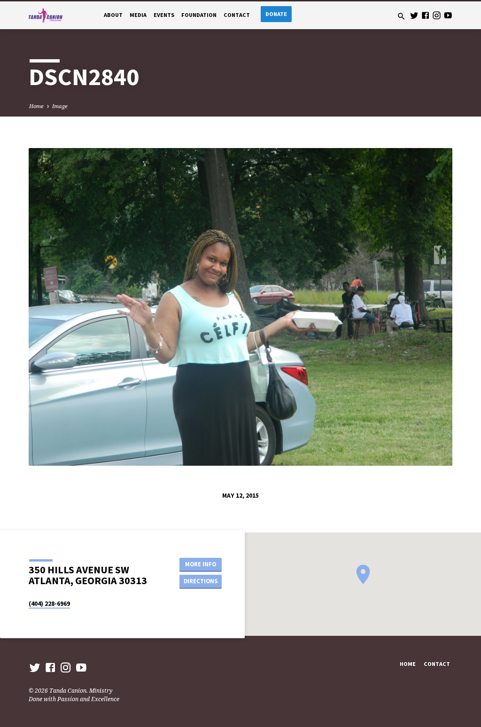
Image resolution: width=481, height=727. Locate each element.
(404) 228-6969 (49, 604)
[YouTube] (447, 15)
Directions (200, 581)
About (113, 14)
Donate (276, 13)
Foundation (199, 14)
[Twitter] (414, 15)
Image (60, 105)
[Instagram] (436, 15)
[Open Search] (401, 16)
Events (164, 14)
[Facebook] (425, 15)
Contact (237, 14)
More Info (200, 564)
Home (36, 105)
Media (138, 14)
